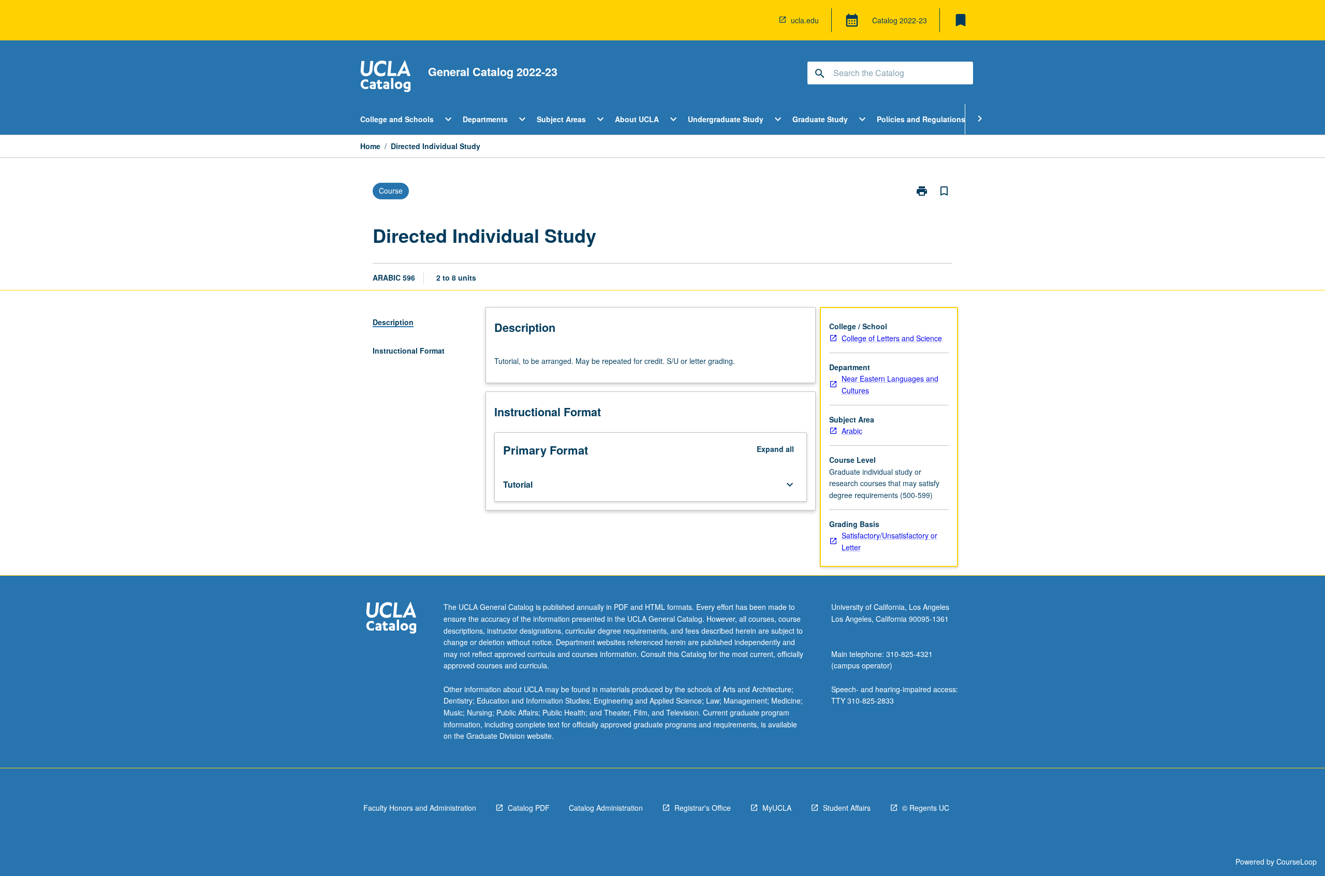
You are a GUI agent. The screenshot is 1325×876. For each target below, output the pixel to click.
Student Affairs (847, 807)
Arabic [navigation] (852, 431)
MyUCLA (776, 807)
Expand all (775, 449)
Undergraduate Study (725, 119)
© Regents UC (925, 807)
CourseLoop (1296, 861)
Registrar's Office (702, 807)
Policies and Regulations (921, 119)
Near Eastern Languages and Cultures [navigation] (890, 384)
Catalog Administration (606, 807)
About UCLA (637, 119)
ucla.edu (805, 20)
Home (370, 146)
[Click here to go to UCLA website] (391, 619)
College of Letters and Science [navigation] (892, 338)
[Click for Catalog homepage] (385, 77)
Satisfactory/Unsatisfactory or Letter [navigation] (889, 541)
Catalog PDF (529, 807)
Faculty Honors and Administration (419, 807)
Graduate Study (820, 119)
